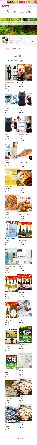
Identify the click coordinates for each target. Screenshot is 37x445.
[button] (5, 40)
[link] (12, 72)
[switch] (19, 56)
